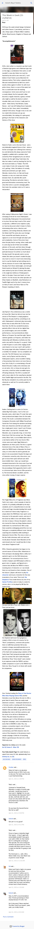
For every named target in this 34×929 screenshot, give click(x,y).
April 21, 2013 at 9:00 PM (16, 813)
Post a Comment (8, 917)
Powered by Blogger (18, 926)
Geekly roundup (16, 759)
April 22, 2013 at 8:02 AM (16, 912)
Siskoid (11, 819)
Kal (9, 866)
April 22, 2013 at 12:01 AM (17, 861)
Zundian (11, 767)
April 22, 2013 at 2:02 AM (16, 887)
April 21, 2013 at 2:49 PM (16, 779)
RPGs (24, 759)
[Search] (31, 3)
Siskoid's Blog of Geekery (13, 3)
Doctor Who (6, 759)
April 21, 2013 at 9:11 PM (16, 825)
